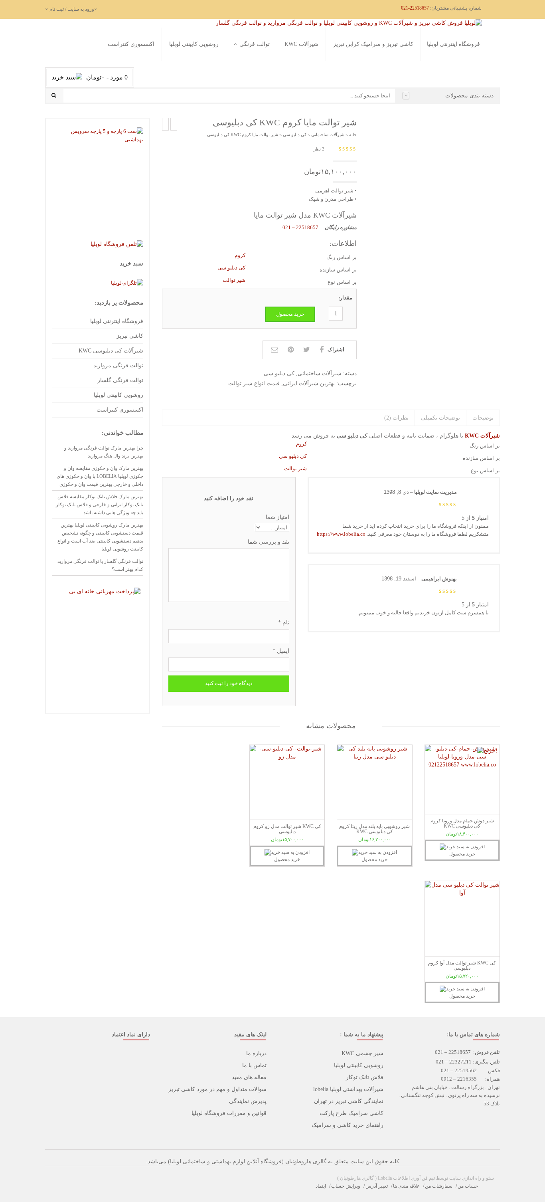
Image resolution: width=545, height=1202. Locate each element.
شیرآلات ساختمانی (327, 134)
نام (283, 623)
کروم (240, 255)
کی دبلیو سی (294, 134)
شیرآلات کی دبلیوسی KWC (111, 351)
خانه (353, 134)
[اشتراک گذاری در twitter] (306, 350)
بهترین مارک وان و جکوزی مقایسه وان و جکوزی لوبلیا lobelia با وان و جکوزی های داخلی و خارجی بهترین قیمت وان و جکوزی (100, 476)
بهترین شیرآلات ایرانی (309, 383)
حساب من (468, 1186)
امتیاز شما (277, 517)
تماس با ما (254, 1065)
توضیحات (483, 418)
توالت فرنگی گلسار (248, 72)
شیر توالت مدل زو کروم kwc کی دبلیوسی (287, 829)
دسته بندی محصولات (469, 96)
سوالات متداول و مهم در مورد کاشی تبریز (217, 1089)
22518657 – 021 (301, 227)
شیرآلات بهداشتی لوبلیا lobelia (348, 1089)
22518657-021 (415, 8)
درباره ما (256, 1053)
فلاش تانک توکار (364, 1077)
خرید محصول (290, 314)
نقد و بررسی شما (268, 542)
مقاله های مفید (249, 1077)
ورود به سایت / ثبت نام (71, 9)
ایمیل (280, 651)
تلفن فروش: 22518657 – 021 (467, 1052)
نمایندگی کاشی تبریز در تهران (348, 1101)
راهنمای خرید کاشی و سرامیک (347, 1125)
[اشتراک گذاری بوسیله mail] (274, 350)
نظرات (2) (396, 418)
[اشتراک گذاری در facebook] (322, 350)
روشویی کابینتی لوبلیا (194, 44)
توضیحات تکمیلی (440, 418)
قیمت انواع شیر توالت (254, 383)
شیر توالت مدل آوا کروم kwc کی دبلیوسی (462, 965)
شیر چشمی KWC (362, 1053)
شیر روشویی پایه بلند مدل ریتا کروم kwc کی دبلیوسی (374, 829)
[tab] (483, 418)
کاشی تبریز (130, 336)
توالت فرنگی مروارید (246, 62)
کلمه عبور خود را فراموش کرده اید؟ (109, 110)
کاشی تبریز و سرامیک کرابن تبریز (373, 44)
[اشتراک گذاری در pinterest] (291, 350)
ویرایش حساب (345, 1186)
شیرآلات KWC (301, 44)
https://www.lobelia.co (341, 534)
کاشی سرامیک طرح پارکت (351, 1113)
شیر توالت (234, 280)
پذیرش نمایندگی (248, 1101)
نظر (319, 149)
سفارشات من (438, 1186)
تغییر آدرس (376, 1186)
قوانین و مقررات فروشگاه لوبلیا (229, 1113)
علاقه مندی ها (406, 1186)
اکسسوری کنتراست (131, 44)
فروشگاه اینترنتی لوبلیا (453, 44)
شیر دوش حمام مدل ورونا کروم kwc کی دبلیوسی (462, 823)
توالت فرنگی (254, 44)
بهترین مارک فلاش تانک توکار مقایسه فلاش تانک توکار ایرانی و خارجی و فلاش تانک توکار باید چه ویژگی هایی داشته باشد (99, 504)
